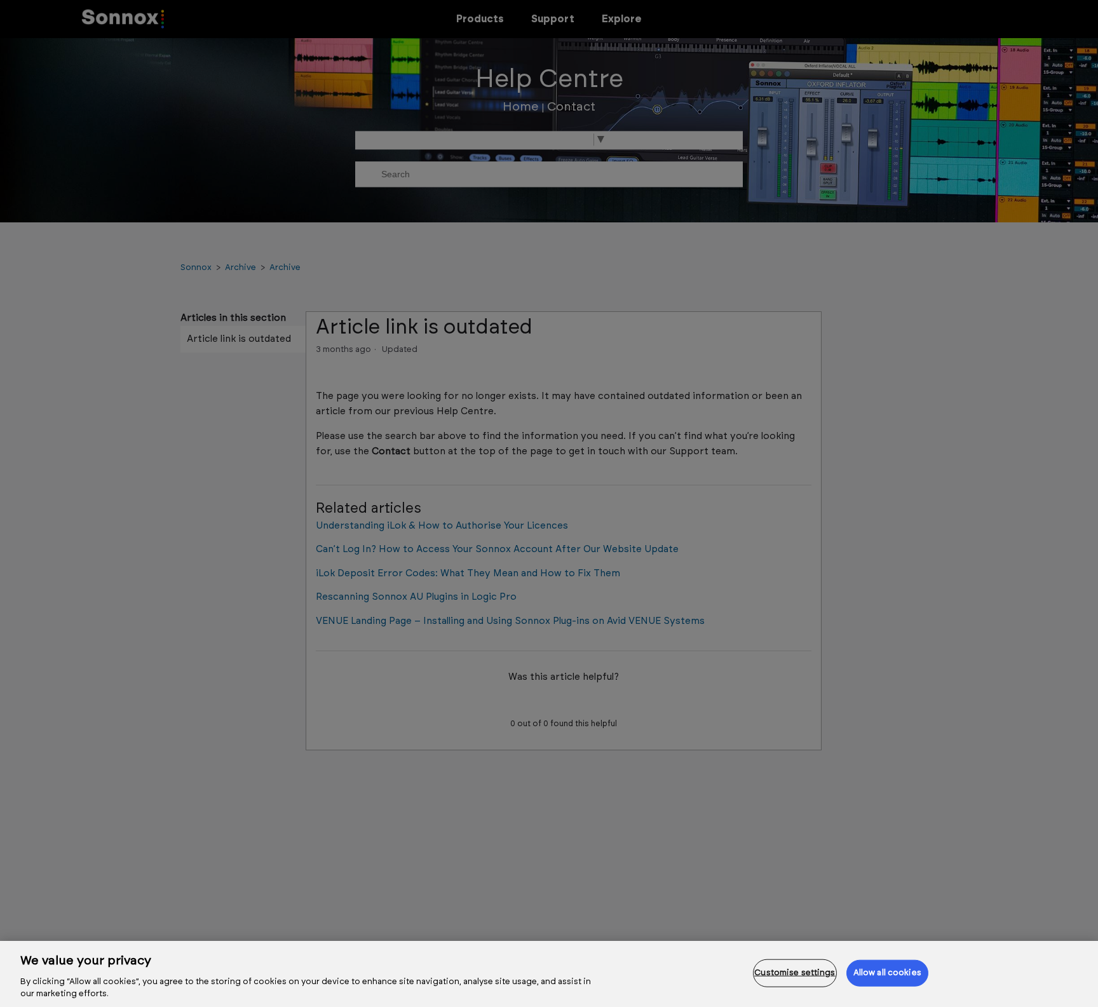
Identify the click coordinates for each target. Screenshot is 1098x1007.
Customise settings (794, 973)
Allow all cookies (887, 973)
